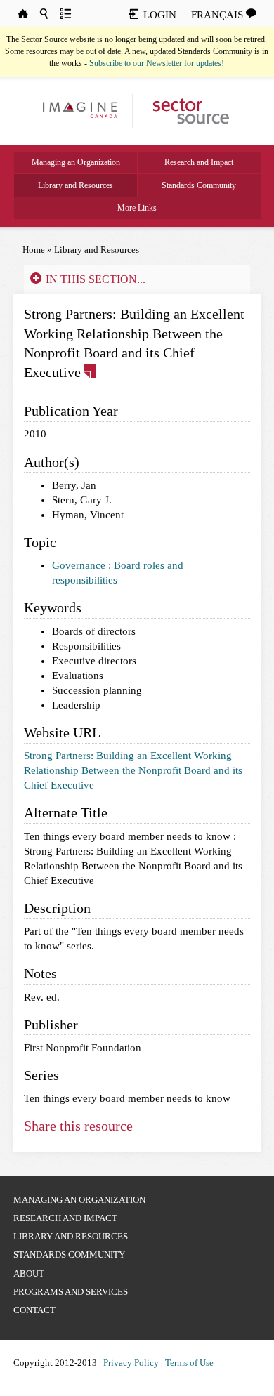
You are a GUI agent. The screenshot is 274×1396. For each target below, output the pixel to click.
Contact (34, 1310)
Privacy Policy (131, 1362)
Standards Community (199, 185)
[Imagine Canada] (184, 110)
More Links (137, 208)
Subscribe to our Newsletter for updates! (156, 63)
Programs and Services (70, 1291)
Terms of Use (189, 1362)
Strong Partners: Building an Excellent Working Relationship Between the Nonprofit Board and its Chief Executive (133, 770)
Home (33, 249)
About (28, 1273)
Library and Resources (75, 185)
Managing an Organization (76, 162)
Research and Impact (198, 162)
